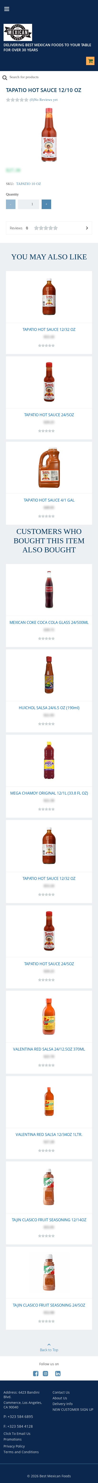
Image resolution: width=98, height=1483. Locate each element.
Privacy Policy (14, 1446)
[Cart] (90, 62)
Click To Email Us (17, 1433)
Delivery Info (63, 1403)
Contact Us (61, 1392)
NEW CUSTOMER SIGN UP (73, 1409)
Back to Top (49, 1349)
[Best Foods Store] (18, 33)
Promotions (13, 1439)
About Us (60, 1398)
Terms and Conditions (21, 1452)
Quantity (12, 194)
